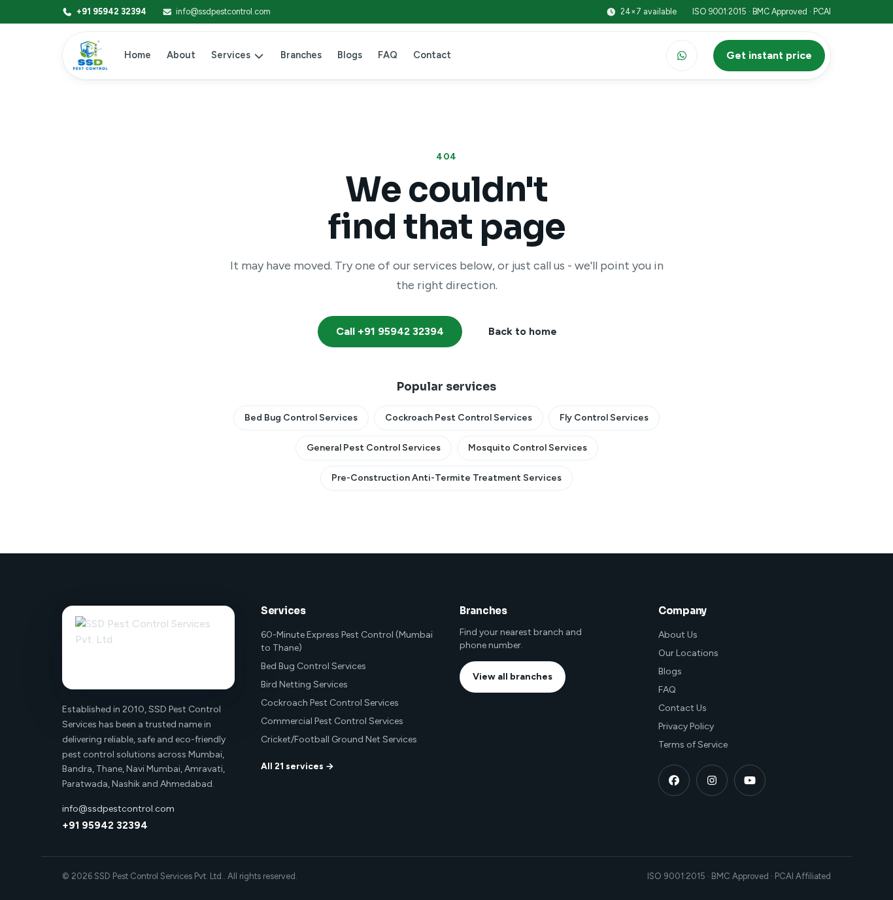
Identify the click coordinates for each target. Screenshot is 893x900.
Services (230, 55)
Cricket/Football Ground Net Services (339, 739)
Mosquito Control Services (527, 447)
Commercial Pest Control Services (332, 721)
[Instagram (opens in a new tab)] (712, 780)
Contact (432, 55)
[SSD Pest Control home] (88, 55)
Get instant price (769, 55)
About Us (678, 634)
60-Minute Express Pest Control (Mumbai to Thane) (347, 641)
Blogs (349, 55)
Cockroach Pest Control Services (458, 417)
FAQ (387, 55)
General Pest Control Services (374, 447)
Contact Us (682, 708)
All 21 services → (297, 766)
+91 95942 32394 (111, 11)
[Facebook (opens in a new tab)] (674, 780)
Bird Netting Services (304, 684)
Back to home (522, 331)
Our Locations (688, 653)
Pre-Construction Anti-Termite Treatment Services (446, 477)
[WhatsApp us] (682, 55)
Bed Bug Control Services (301, 417)
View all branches (512, 676)
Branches (301, 55)
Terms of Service (693, 744)
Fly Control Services (604, 417)
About (181, 55)
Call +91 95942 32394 (390, 331)
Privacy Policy (686, 726)
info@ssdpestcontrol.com (223, 11)
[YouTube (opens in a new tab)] (750, 780)
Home (137, 55)
